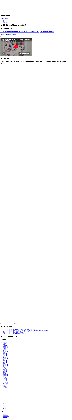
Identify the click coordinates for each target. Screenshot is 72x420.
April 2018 (5, 369)
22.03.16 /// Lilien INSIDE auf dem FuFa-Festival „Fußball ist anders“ (27, 32)
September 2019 (5, 358)
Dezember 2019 (5, 356)
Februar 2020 (5, 355)
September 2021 (5, 347)
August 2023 (5, 342)
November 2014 (5, 398)
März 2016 (5, 387)
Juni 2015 (4, 395)
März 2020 (5, 354)
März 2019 (5, 361)
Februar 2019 (5, 362)
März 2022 (5, 345)
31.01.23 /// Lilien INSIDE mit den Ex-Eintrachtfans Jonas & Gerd (14, 333)
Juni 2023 (4, 343)
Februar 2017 (5, 380)
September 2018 (5, 365)
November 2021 (5, 346)
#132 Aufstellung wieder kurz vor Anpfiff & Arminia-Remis (11, 270)
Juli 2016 (4, 385)
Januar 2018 (5, 372)
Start (3, 20)
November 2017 (5, 374)
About (4, 21)
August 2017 (5, 376)
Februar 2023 (5, 344)
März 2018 (5, 370)
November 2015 (5, 390)
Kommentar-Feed (6, 416)
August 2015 (5, 393)
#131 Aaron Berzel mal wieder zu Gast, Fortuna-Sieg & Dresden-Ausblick (13, 273)
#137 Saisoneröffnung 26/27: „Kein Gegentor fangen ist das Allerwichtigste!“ (14, 255)
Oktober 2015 (5, 391)
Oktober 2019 (5, 357)
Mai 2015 (4, 396)
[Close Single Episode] (9, 150)
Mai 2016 (4, 386)
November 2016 (5, 382)
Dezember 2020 (5, 350)
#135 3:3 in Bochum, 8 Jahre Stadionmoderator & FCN (10, 261)
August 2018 (5, 366)
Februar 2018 (5, 371)
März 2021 (5, 349)
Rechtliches (5, 22)
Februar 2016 (5, 388)
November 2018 (5, 364)
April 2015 (5, 397)
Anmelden (4, 414)
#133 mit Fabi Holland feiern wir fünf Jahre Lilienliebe (10, 267)
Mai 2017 (4, 377)
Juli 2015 (4, 394)
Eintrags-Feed (5, 415)
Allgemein (4, 408)
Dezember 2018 (5, 363)
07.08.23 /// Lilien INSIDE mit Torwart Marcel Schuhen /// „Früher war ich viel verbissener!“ (19, 329)
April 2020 (5, 353)
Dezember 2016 (5, 381)
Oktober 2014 (5, 399)
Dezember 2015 (5, 389)
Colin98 (15, 34)
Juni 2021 (4, 348)
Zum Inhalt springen (4, 18)
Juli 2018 (4, 367)
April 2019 (5, 360)
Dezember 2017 (5, 373)
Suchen (1, 323)
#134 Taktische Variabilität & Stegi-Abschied (8, 264)
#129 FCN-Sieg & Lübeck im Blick (6, 279)
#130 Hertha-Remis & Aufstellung (6, 276)
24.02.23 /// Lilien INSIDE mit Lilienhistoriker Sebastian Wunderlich (15, 332)
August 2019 (5, 359)
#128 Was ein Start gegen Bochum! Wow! (7, 282)
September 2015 (5, 392)
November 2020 (5, 351)
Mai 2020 (4, 352)
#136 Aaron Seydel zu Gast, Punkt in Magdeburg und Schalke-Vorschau (13, 258)
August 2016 (5, 384)
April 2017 (5, 378)
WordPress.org (5, 417)
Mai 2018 (4, 368)
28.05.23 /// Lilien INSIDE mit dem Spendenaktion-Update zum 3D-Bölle (16, 331)
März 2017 (5, 379)
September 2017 (5, 375)
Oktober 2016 (5, 383)
